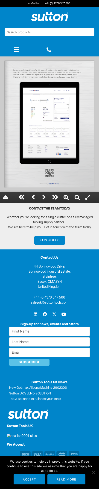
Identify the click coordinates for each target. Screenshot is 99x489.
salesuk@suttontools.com (49, 303)
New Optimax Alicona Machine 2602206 (38, 388)
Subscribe (29, 362)
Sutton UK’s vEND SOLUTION (30, 393)
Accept (29, 479)
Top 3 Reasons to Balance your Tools (35, 399)
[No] (93, 472)
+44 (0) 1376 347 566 (49, 297)
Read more (66, 479)
